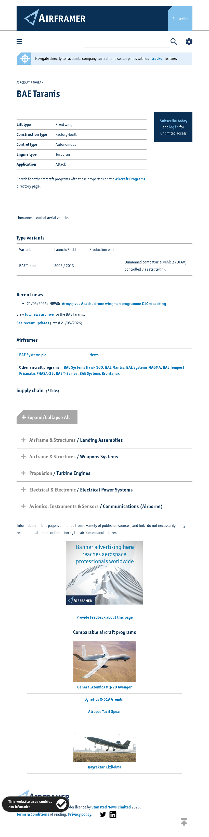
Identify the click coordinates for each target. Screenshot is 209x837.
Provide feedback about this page (104, 617)
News (94, 354)
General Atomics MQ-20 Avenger (104, 687)
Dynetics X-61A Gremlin (104, 699)
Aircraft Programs (130, 179)
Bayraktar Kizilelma (104, 767)
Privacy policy (79, 814)
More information (19, 806)
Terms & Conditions (33, 814)
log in (174, 127)
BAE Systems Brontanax (100, 373)
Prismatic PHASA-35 (36, 373)
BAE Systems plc (32, 354)
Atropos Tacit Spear (104, 711)
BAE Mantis (114, 367)
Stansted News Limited (111, 807)
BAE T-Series (66, 373)
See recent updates (33, 323)
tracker (157, 58)
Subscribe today (173, 120)
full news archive (39, 314)
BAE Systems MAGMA (143, 367)
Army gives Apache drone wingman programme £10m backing (114, 303)
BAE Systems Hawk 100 (83, 367)
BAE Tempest (173, 367)
